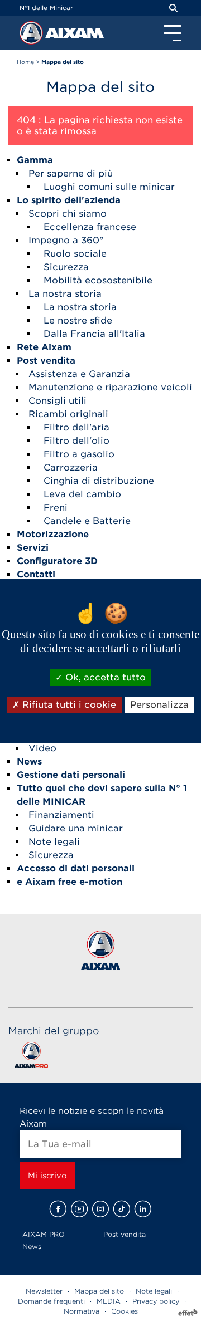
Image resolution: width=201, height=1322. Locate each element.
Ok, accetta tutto (104, 677)
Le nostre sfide (78, 320)
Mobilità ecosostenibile (98, 280)
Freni (56, 507)
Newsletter (44, 1291)
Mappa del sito (99, 1291)
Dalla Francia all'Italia (94, 334)
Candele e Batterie (87, 521)
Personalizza (159, 704)
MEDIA (109, 1301)
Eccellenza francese (90, 227)
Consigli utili (57, 400)
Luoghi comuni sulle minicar (109, 187)
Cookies (124, 1311)
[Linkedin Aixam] (143, 1209)
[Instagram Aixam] (100, 1209)
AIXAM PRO (43, 1234)
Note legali (54, 841)
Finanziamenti (61, 815)
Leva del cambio (82, 494)
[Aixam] (32, 35)
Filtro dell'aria (76, 427)
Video (42, 748)
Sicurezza (66, 267)
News (31, 1246)
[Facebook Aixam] (58, 1209)
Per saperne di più (70, 173)
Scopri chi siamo (67, 213)
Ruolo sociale (75, 253)
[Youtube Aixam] (79, 1209)
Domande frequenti (51, 1301)
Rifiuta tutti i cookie (68, 704)
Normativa (81, 1311)
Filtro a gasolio (79, 454)
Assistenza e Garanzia (79, 374)
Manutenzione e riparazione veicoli (110, 387)
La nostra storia (65, 293)
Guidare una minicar (75, 828)
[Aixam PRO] (31, 1057)
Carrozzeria (71, 467)
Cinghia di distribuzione (99, 481)
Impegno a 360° (66, 240)
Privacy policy (155, 1301)
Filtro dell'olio (76, 440)
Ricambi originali (68, 414)
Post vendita (124, 1234)
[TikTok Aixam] (121, 1209)
